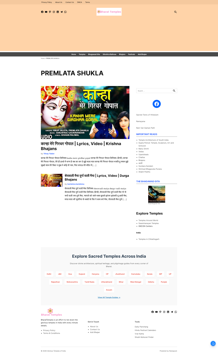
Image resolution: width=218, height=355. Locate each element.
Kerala (149, 274)
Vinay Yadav (49, 153)
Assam (109, 290)
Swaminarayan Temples (149, 223)
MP (160, 274)
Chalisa (142, 157)
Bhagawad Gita (94, 54)
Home (73, 54)
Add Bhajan (142, 54)
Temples (82, 54)
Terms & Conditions (51, 333)
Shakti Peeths (144, 172)
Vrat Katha (139, 334)
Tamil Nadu (89, 282)
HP (107, 274)
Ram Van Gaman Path (145, 128)
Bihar (121, 282)
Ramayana (140, 121)
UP (170, 274)
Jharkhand (120, 274)
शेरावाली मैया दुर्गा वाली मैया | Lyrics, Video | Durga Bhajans (97, 177)
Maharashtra (72, 282)
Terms (87, 2)
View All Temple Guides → (109, 297)
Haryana (95, 274)
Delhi (49, 274)
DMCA (79, 2)
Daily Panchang (141, 327)
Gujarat (82, 274)
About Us (58, 2)
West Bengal (135, 282)
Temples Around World (148, 220)
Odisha (151, 282)
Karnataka (135, 274)
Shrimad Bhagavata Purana (150, 169)
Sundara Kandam (146, 166)
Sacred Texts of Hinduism (147, 115)
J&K (60, 274)
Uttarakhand (106, 282)
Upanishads (144, 154)
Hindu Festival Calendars (145, 330)
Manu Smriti (144, 149)
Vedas (141, 151)
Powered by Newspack (168, 351)
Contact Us (70, 2)
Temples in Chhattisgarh (149, 239)
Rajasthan (55, 282)
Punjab (164, 282)
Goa (70, 274)
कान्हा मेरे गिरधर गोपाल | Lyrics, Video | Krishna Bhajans (81, 146)
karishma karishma (75, 184)
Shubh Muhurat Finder (144, 337)
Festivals (131, 54)
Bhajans (122, 54)
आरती (140, 163)
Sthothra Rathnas (109, 54)
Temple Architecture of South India (153, 140)
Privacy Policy (46, 2)
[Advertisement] (109, 35)
